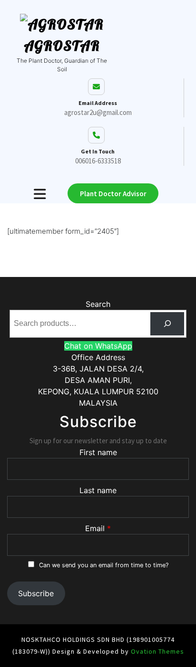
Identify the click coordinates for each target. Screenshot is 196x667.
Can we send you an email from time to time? (103, 565)
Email (95, 528)
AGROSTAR (62, 46)
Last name (98, 490)
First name (98, 452)
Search (98, 304)
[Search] (167, 323)
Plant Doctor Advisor (113, 193)
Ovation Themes (156, 651)
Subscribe (36, 593)
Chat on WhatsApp (98, 346)
